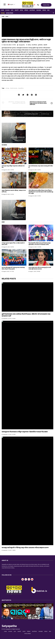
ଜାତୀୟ (21, 10)
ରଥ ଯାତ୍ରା (3, 13)
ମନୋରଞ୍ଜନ (38, 10)
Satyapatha (22, 44)
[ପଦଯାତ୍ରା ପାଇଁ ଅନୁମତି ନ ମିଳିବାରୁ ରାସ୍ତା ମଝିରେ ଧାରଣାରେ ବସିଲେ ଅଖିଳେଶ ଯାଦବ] (27, 491)
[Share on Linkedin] (35, 95)
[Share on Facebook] (18, 95)
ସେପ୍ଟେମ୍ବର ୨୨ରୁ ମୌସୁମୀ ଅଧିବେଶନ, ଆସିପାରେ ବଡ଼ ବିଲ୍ (13, 166)
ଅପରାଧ (44, 10)
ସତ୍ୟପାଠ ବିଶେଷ (9, 13)
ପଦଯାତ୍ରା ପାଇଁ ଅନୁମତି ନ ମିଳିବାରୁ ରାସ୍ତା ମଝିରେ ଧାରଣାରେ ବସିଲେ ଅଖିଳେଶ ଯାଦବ (25, 547)
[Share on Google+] (27, 95)
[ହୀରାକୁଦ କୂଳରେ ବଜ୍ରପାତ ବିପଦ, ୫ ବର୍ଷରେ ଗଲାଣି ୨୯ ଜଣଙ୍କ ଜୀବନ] (14, 233)
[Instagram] (34, 5)
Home (2, 10)
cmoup (7, 88)
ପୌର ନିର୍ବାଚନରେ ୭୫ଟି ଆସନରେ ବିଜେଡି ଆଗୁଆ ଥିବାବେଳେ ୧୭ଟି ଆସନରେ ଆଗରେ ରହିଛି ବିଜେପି (38, 103)
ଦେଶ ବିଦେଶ (32, 10)
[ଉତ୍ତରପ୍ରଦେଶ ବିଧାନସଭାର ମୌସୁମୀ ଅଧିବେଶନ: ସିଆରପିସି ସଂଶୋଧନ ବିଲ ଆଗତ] (27, 375)
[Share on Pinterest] (31, 95)
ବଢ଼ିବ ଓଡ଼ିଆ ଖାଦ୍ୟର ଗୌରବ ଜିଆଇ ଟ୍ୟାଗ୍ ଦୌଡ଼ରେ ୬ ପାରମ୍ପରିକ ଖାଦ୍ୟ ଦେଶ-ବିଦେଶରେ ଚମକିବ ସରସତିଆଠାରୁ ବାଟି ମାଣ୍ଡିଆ (41, 191)
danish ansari (13, 88)
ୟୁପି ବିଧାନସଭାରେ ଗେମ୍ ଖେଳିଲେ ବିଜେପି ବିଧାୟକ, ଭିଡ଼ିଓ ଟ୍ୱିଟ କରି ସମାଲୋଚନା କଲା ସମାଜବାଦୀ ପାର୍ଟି (26, 315)
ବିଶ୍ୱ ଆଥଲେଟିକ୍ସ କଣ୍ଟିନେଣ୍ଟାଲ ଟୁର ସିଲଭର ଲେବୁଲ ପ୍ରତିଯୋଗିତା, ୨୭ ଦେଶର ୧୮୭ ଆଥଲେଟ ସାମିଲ (40, 243)
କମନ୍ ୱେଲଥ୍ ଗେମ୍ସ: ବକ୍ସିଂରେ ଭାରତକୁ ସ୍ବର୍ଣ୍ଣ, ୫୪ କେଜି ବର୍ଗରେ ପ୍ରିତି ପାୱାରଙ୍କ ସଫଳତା (40, 268)
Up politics (21, 88)
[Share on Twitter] (23, 95)
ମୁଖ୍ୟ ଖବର (40, 44)
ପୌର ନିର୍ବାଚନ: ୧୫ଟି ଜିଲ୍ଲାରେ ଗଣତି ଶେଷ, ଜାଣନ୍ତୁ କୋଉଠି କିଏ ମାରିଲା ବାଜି (16, 102)
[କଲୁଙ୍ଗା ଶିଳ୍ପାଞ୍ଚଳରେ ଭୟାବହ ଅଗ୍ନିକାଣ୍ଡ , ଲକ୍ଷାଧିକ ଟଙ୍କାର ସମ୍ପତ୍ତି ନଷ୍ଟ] (14, 180)
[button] (38, 5)
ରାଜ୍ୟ (12, 10)
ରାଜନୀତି (16, 10)
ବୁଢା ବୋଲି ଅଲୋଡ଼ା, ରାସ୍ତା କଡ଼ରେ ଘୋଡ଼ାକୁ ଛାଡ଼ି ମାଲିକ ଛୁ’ (41, 166)
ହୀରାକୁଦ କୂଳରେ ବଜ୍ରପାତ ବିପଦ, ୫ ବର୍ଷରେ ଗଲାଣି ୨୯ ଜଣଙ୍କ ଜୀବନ (13, 243)
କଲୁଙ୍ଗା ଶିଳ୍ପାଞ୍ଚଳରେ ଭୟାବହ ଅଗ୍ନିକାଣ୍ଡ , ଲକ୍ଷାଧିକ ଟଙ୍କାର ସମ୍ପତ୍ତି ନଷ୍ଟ (14, 191)
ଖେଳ (48, 10)
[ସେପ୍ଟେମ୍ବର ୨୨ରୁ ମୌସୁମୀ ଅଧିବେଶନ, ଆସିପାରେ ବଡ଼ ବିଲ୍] (14, 156)
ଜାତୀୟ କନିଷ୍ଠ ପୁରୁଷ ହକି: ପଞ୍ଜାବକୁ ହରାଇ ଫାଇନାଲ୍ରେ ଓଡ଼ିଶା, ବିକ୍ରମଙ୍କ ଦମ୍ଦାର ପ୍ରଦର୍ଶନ (13, 268)
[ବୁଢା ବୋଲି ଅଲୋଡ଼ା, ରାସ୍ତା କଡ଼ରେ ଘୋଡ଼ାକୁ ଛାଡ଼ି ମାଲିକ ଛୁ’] (41, 156)
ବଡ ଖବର (7, 10)
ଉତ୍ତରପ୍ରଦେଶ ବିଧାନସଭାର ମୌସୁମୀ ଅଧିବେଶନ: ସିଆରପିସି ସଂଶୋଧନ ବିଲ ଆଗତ (25, 432)
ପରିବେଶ (26, 10)
